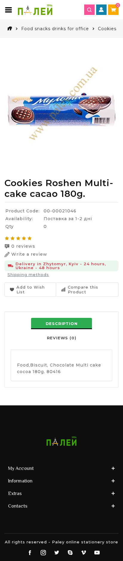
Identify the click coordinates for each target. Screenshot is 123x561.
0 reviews (23, 246)
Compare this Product (83, 289)
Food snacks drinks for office (55, 28)
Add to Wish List (30, 289)
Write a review (29, 254)
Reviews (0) (61, 337)
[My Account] (101, 9)
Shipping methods (28, 274)
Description (62, 323)
